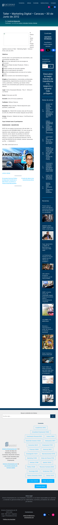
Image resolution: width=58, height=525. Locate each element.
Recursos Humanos (47, 467)
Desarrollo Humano (33, 440)
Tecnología (33, 471)
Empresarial (47, 445)
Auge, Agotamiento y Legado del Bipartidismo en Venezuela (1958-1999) (47, 247)
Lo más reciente (33, 481)
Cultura (20, 23)
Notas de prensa (48, 481)
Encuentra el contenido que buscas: (46, 61)
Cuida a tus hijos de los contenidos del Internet (49, 177)
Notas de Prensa (47, 458)
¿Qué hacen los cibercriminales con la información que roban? (49, 140)
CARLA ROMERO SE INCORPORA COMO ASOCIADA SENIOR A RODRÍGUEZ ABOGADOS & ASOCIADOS (49, 127)
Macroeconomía (48, 453)
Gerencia (47, 449)
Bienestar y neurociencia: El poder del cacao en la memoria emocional (47, 329)
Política (31, 467)
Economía (33, 445)
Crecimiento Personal (34, 436)
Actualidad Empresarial (40, 432)
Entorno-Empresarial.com (9, 449)
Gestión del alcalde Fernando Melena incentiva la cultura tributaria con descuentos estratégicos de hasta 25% (49, 110)
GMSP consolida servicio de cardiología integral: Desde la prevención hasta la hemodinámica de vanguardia (47, 296)
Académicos (40, 427)
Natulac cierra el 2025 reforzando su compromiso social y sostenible (49, 188)
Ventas (50, 475)
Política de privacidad (9, 519)
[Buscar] (50, 66)
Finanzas (34, 449)
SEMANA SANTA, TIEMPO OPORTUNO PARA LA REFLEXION (47, 227)
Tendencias (47, 471)
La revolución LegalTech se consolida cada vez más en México (47, 390)
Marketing (32, 458)
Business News (40, 486)
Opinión (47, 462)
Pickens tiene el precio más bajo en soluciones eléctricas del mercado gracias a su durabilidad (47, 209)
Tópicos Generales (34, 475)
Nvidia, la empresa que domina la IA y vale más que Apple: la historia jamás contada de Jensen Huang (49, 153)
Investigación (32, 453)
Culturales (25, 23)
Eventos (31, 23)
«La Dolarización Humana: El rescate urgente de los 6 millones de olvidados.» (47, 258)
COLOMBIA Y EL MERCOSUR (46, 320)
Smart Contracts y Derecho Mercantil (47, 353)
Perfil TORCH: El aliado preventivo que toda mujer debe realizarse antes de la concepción (47, 370)
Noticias (35, 23)
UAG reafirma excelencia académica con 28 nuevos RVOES (47, 276)
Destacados (50, 440)
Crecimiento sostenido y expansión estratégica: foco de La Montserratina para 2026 (49, 167)
